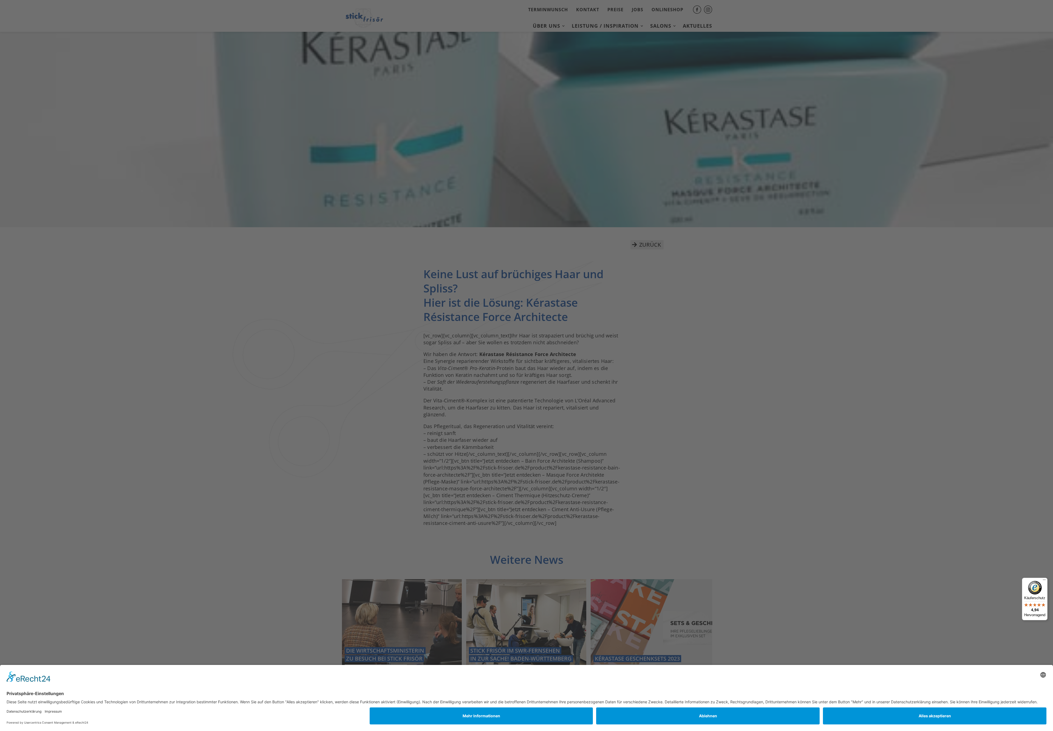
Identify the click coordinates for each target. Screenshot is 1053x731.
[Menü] (1044, 581)
